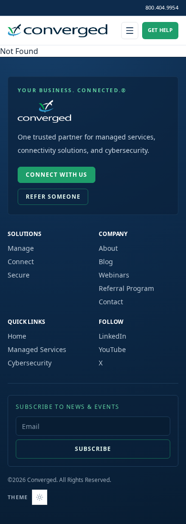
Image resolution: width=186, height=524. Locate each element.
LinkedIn (112, 336)
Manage (21, 248)
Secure (19, 274)
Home (17, 336)
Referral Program (126, 288)
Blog (106, 261)
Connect (21, 261)
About (108, 248)
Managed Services (37, 349)
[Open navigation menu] (129, 30)
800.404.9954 (161, 7)
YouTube (112, 349)
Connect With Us (56, 175)
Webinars (114, 274)
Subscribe (93, 449)
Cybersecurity (30, 362)
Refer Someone (53, 196)
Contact (111, 301)
